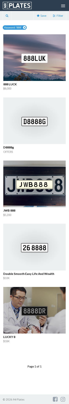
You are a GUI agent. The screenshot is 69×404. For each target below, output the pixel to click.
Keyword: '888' (13, 27)
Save (43, 15)
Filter (59, 15)
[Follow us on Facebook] (55, 399)
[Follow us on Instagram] (63, 399)
